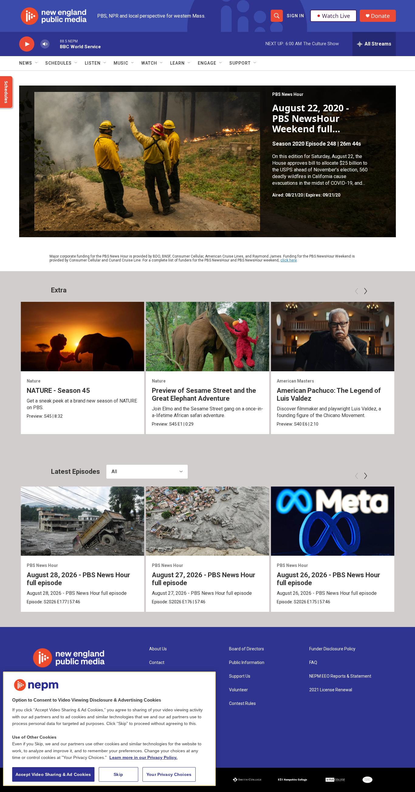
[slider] (55, 44)
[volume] (45, 44)
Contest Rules (242, 703)
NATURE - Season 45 (58, 390)
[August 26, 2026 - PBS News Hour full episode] (332, 521)
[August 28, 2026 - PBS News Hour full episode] (82, 521)
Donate (380, 16)
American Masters (295, 381)
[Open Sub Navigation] (36, 63)
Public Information (246, 662)
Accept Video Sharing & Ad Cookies (53, 774)
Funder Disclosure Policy (332, 649)
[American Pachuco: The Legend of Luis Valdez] (332, 336)
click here (288, 260)
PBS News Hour (288, 94)
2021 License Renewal (330, 690)
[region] (109, 729)
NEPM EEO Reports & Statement (340, 676)
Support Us (239, 676)
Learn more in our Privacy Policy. (143, 757)
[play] (27, 44)
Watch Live (336, 15)
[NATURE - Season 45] (82, 336)
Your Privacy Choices (168, 774)
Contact (156, 662)
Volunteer (238, 690)
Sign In (295, 15)
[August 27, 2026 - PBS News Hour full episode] (207, 521)
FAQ (313, 662)
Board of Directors (246, 649)
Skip (118, 774)
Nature (33, 381)
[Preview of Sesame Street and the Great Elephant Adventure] (207, 336)
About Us (158, 649)
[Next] (365, 291)
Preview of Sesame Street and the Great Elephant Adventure (204, 394)
